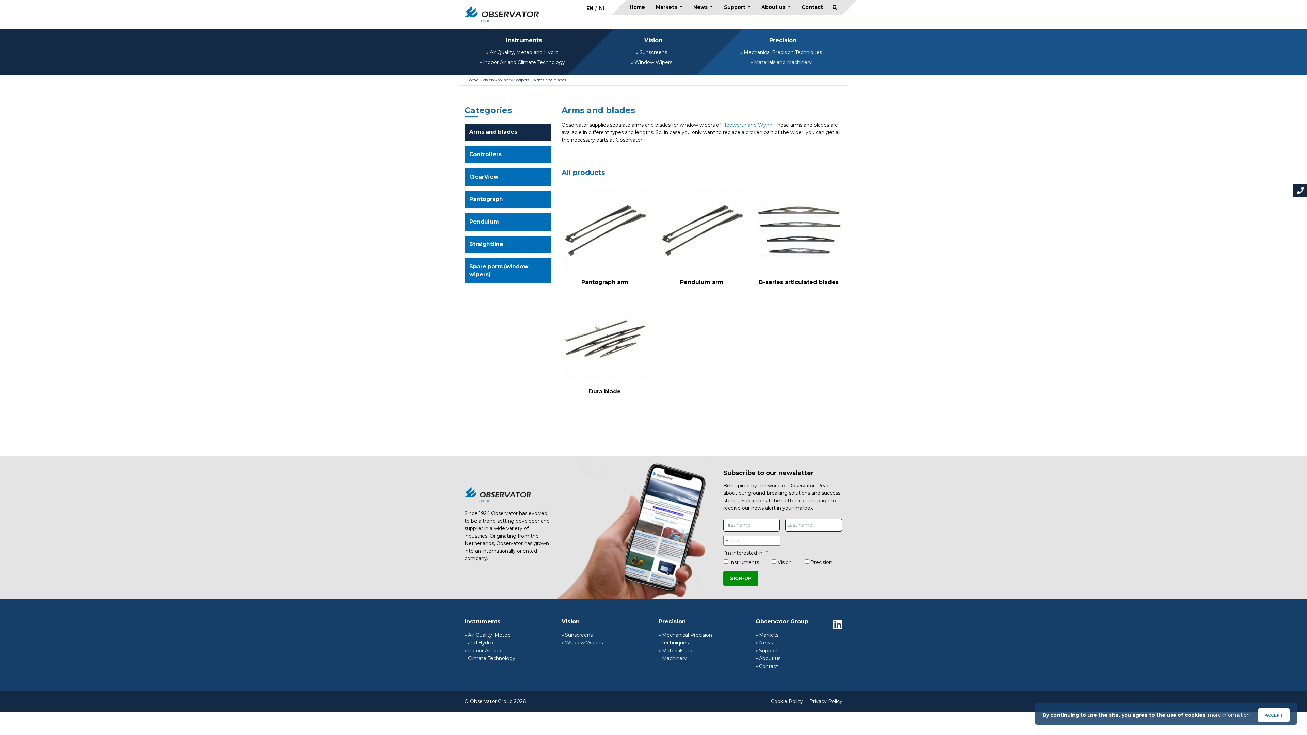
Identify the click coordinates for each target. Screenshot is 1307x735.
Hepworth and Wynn (747, 125)
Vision (653, 40)
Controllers (485, 154)
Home (637, 7)
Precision (782, 40)
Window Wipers (653, 62)
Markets (667, 7)
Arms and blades (493, 132)
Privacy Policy (825, 701)
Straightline (486, 244)
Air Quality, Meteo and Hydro (524, 52)
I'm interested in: (745, 553)
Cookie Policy (787, 701)
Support (735, 7)
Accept (1274, 715)
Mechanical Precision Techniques (783, 52)
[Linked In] (837, 624)
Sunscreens (653, 52)
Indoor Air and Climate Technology (524, 62)
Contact (812, 7)
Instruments (524, 40)
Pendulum (484, 221)
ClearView (483, 177)
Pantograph (486, 199)
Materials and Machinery (783, 62)
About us (774, 7)
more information (1229, 715)
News (701, 7)
